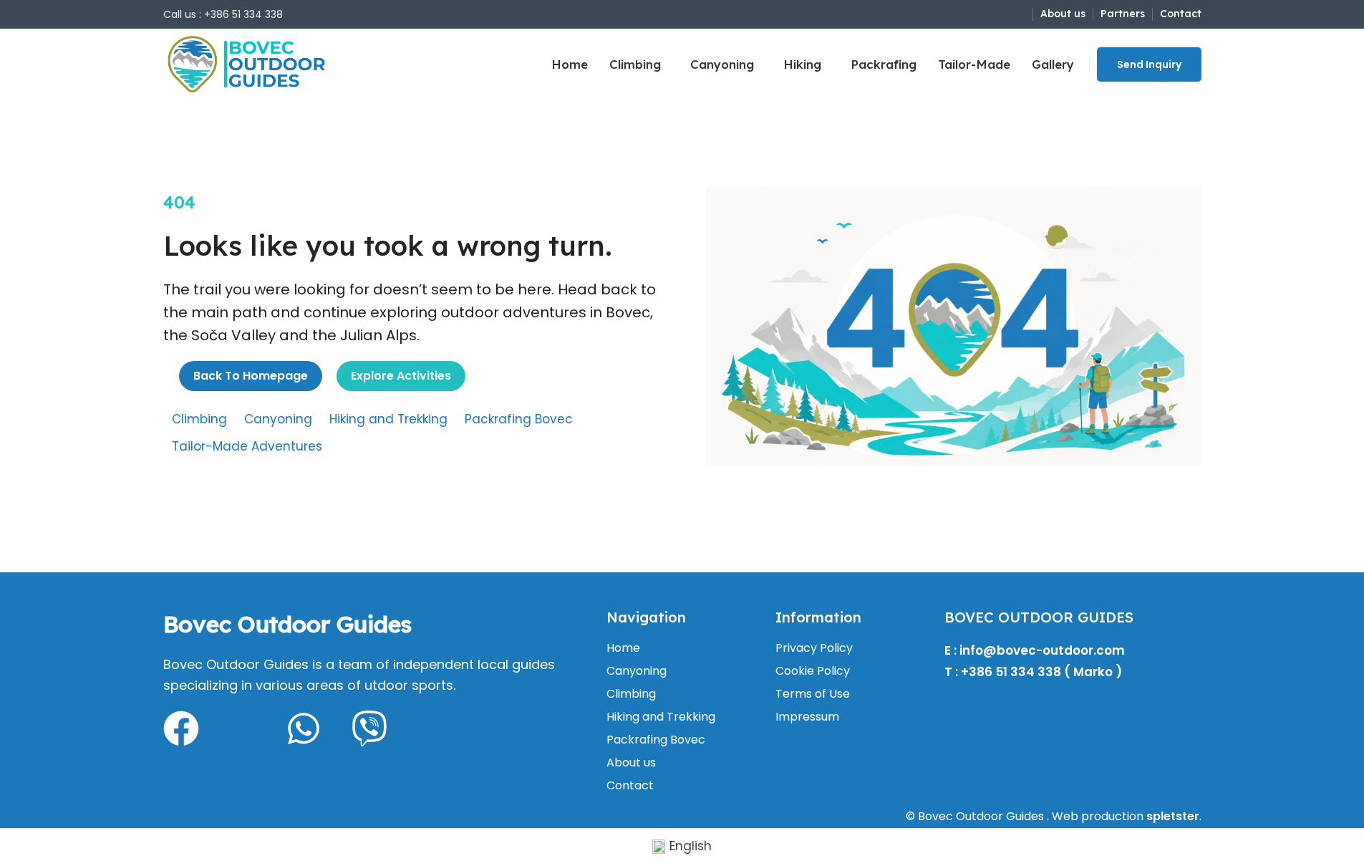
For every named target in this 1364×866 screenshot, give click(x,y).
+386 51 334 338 (1011, 671)
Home (623, 648)
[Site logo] (246, 63)
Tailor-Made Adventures (247, 446)
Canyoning (278, 419)
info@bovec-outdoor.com (1042, 650)
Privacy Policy (814, 648)
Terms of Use (812, 694)
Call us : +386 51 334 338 (223, 14)
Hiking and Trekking (388, 419)
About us (631, 763)
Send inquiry (1149, 64)
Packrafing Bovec (519, 419)
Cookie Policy (812, 671)
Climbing (199, 419)
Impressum (807, 717)
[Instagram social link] (1016, 14)
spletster (1172, 816)
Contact (630, 786)
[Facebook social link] (998, 14)
